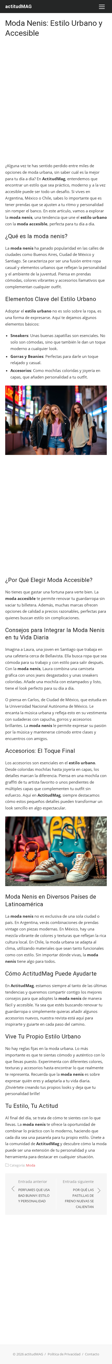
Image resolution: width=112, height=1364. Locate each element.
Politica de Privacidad (64, 1354)
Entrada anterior (34, 1191)
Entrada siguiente (78, 1194)
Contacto (92, 1354)
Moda (30, 1165)
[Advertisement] (56, 101)
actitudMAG (18, 6)
